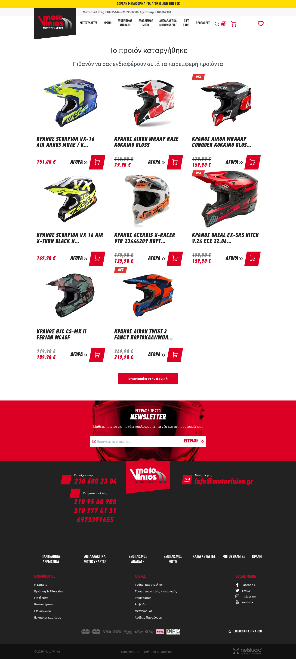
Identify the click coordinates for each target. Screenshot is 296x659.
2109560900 (130, 12)
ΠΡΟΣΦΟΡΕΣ (203, 23)
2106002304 (163, 12)
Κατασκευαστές (204, 556)
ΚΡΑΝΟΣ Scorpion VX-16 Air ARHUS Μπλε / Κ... (66, 142)
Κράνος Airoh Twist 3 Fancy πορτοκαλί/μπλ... (143, 335)
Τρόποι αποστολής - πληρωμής (156, 591)
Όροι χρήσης (130, 652)
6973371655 (95, 520)
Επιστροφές (143, 598)
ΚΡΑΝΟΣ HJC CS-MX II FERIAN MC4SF (61, 335)
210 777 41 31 (95, 511)
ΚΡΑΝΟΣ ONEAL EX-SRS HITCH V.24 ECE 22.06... (225, 239)
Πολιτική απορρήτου (158, 652)
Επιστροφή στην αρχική (148, 378)
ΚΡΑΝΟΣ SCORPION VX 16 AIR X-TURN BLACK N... (70, 239)
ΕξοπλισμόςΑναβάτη (125, 23)
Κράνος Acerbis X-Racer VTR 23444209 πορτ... (144, 239)
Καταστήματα (43, 604)
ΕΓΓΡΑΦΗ (191, 441)
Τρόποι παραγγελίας (149, 584)
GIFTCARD (186, 23)
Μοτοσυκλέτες (88, 23)
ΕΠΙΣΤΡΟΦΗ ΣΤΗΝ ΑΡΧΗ (248, 631)
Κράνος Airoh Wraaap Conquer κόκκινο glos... (221, 142)
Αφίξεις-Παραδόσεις (149, 617)
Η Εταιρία (40, 584)
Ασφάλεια (141, 604)
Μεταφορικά (143, 611)
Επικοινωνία (42, 611)
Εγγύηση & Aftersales (48, 591)
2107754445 (113, 12)
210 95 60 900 (95, 502)
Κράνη (107, 23)
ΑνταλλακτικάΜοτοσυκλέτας (168, 23)
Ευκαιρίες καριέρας (47, 617)
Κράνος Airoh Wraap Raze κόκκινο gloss (146, 142)
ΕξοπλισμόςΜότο (146, 23)
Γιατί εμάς (41, 598)
